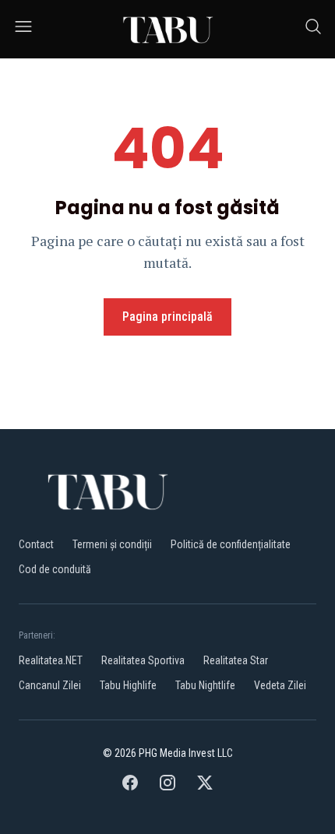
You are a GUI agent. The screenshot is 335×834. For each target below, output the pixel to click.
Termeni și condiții (112, 544)
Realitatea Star (235, 660)
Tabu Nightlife (205, 685)
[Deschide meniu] (23, 29)
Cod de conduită (55, 569)
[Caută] (313, 29)
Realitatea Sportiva (143, 660)
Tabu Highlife (128, 685)
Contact (36, 544)
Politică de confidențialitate (231, 544)
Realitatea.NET (51, 660)
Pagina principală (167, 316)
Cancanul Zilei (50, 685)
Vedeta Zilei (280, 685)
